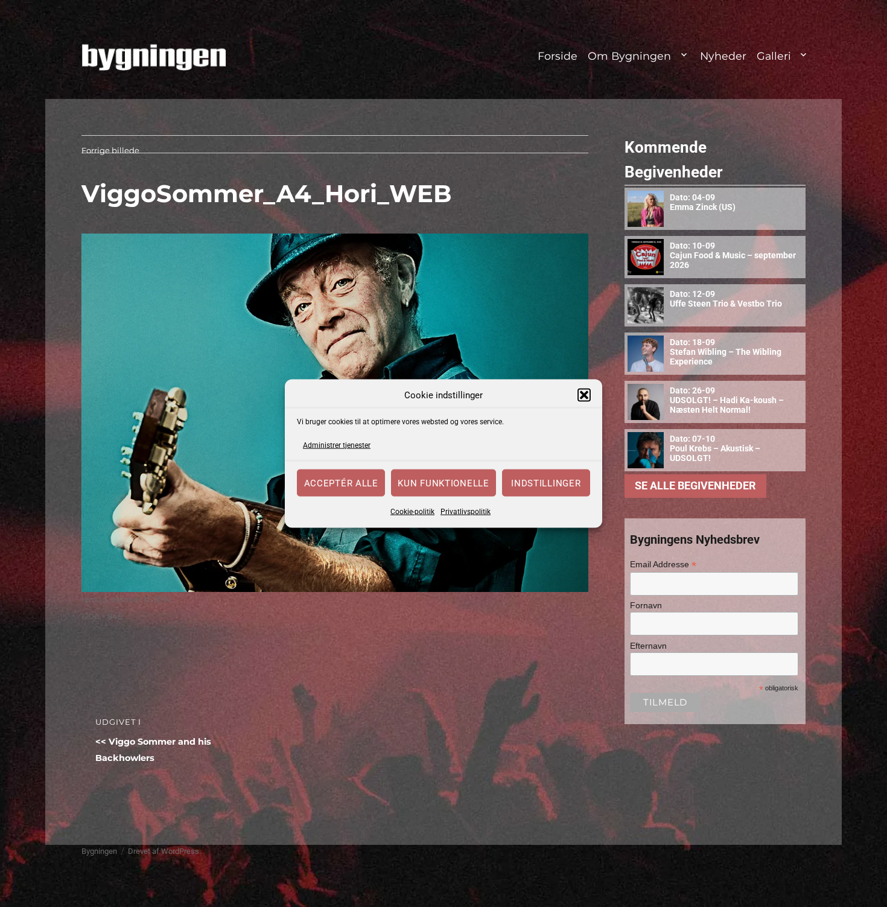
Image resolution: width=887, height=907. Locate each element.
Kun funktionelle (443, 482)
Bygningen (99, 851)
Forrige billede (110, 150)
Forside (557, 55)
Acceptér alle (341, 482)
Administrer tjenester (336, 445)
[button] (584, 395)
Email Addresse (663, 564)
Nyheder (723, 55)
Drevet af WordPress (163, 851)
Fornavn (646, 605)
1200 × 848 (101, 616)
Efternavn (648, 646)
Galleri (774, 55)
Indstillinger (545, 482)
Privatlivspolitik (465, 512)
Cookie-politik (412, 512)
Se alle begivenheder (695, 486)
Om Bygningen (629, 55)
